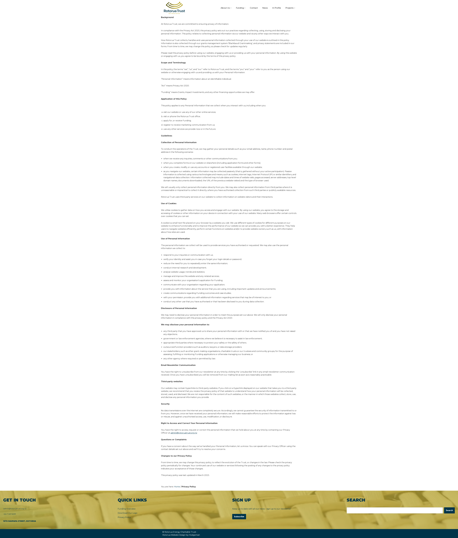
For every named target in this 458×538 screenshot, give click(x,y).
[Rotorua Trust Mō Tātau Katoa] (174, 8)
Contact (254, 8)
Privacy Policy (124, 517)
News (265, 8)
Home (177, 487)
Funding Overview (126, 509)
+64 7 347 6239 (9, 514)
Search (449, 510)
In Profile (276, 8)
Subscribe (239, 516)
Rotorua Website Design (174, 535)
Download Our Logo (127, 513)
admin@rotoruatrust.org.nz (184, 433)
